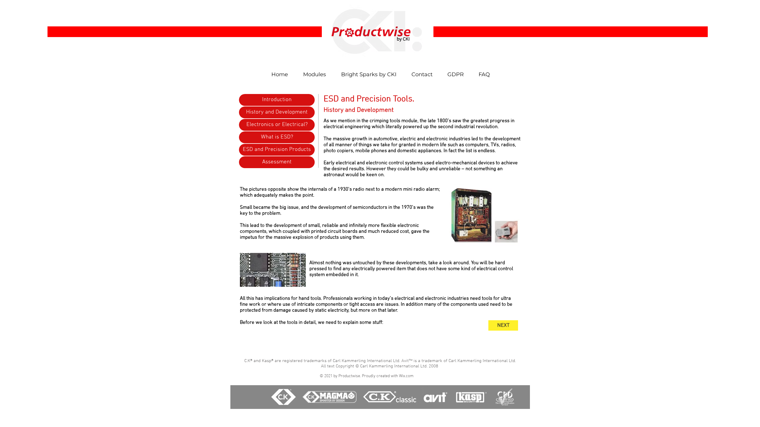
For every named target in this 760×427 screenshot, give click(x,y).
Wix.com (406, 376)
